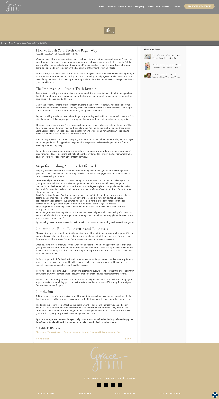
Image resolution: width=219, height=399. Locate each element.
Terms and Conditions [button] (125, 393)
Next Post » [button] (130, 339)
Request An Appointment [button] (199, 6)
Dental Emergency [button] (136, 6)
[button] (12, 5)
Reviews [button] (165, 6)
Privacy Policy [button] (84, 393)
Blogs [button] (11, 43)
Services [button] (120, 6)
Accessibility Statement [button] (170, 393)
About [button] (111, 6)
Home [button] (101, 6)
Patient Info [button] (153, 6)
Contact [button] (176, 6)
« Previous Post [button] (42, 339)
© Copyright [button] (46, 393)
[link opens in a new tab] (99, 385)
